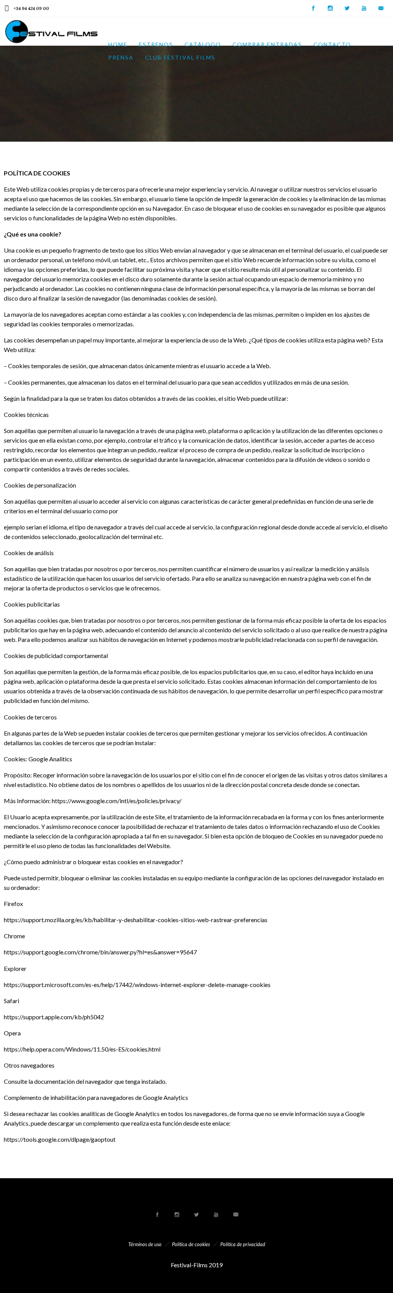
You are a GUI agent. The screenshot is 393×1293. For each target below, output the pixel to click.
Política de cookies (191, 1244)
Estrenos (156, 44)
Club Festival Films (180, 57)
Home (117, 44)
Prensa (121, 57)
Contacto (332, 44)
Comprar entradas (267, 44)
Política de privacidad (242, 1244)
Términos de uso (145, 1244)
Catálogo (203, 44)
